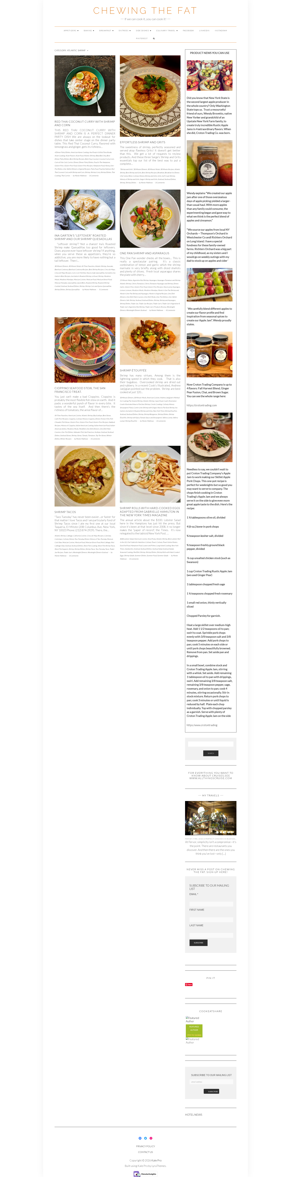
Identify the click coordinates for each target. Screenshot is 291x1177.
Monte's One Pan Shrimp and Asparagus (134, 294)
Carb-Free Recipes (61, 419)
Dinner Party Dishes (86, 162)
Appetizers (70, 30)
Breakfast (105, 30)
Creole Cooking (156, 404)
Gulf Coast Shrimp (168, 176)
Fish (107, 419)
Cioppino (72, 419)
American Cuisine (74, 415)
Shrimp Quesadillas (73, 289)
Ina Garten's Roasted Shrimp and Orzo (138, 411)
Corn (112, 159)
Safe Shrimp (130, 300)
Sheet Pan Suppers (61, 549)
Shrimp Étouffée (133, 370)
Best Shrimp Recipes (77, 159)
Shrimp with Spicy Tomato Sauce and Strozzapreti (144, 418)
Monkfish (82, 429)
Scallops (97, 432)
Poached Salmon (105, 169)
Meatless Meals (137, 290)
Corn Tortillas (81, 273)
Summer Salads (162, 555)
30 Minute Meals (154, 169)
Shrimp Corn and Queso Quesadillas (98, 286)
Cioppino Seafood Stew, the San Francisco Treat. (80, 389)
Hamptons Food (99, 166)
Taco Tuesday (100, 549)
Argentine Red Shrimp (141, 280)
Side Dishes (143, 30)
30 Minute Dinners (140, 169)
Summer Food (152, 555)
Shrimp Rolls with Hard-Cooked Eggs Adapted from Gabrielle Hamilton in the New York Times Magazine (150, 511)
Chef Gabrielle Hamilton (136, 542)
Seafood (161, 179)
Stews (79, 435)
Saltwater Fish (79, 432)
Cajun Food (159, 401)
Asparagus (153, 280)
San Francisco (89, 432)
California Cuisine (79, 536)
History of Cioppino (68, 425)
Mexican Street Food (104, 279)
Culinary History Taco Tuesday (73, 539)
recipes (198, 1035)
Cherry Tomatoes (138, 284)
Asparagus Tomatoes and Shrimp (168, 280)
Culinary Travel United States (166, 542)
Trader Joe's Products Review (155, 307)
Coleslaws (58, 539)
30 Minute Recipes (167, 169)
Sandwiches (129, 549)
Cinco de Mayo (109, 269)
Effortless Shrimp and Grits (142, 142)
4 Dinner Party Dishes (62, 152)
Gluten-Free (59, 166)
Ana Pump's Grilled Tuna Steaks (100, 152)
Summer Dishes (140, 555)
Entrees (124, 30)
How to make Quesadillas (95, 273)
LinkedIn (204, 30)
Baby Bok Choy (101, 156)
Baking (88, 30)
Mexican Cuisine (80, 279)
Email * (193, 894)
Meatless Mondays (66, 279)
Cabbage (69, 536)
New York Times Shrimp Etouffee (165, 411)
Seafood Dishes (170, 179)
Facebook (188, 30)
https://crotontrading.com (202, 405)
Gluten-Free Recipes (85, 166)
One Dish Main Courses (134, 297)
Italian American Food (102, 425)
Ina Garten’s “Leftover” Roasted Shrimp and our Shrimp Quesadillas (83, 237)
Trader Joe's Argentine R (171, 304)
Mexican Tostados (61, 283)
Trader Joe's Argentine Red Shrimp (132, 307)
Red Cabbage (105, 542)
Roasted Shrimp (91, 283)
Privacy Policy (145, 1146)
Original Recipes (84, 169)
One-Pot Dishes (162, 297)
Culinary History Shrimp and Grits (145, 176)
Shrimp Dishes (106, 172)
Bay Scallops (97, 415)
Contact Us (145, 1152)
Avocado (110, 266)
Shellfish (136, 552)
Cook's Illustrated (170, 401)
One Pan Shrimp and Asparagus (144, 253)
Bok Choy (88, 159)
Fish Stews (65, 422)
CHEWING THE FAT (145, 10)
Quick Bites (81, 283)
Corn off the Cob (61, 162)
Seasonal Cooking (126, 552)
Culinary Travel (166, 30)
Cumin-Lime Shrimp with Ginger (145, 408)
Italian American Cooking (85, 425)
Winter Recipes (65, 439)
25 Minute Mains (126, 280)
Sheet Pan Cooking (90, 546)
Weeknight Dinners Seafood (136, 310)
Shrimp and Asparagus (167, 300)
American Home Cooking (80, 152)
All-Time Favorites (87, 266)
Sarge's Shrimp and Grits (148, 179)
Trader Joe (134, 304)
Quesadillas (72, 283)
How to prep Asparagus (171, 287)
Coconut (95, 159)
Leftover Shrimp (97, 276)
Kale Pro (156, 1160)
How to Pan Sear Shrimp (165, 408)
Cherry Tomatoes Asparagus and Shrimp (158, 284)
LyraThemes (159, 1165)
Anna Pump (151, 539)
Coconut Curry (104, 159)
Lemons (128, 290)
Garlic (122, 287)
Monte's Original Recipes (158, 294)
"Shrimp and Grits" (126, 169)
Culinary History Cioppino (85, 419)
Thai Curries (65, 176)
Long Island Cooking (163, 545)
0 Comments (94, 176)
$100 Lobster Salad (127, 539)
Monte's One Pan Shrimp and (168, 290)
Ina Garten (108, 273)
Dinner (75, 162)
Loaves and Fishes (149, 545)
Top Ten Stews (101, 435)
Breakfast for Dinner (172, 173)
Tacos (107, 549)
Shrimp (87, 172)
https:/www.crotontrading (202, 725)
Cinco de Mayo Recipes (63, 273)
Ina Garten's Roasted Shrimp (81, 276)
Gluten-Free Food (70, 166)
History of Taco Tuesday (98, 539)
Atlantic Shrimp (89, 156)
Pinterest (142, 38)
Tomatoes (91, 435)
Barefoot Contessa (61, 269)
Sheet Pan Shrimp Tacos (106, 546)
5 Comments (103, 289)
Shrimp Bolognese (150, 414)
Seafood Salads (168, 549)
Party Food (94, 169)
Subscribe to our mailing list (211, 1075)
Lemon (122, 290)
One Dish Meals (150, 297)
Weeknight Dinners (80, 552)
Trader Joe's (157, 304)
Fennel (103, 419)
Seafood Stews (65, 435)
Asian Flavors (70, 156)
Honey (107, 166)
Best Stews (107, 415)
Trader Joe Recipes (145, 304)
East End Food (125, 545)
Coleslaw (107, 536)
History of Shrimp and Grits (129, 179)
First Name (196, 910)
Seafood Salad (157, 549)
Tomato (84, 435)
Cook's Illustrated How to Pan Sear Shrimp (135, 404)
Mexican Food (91, 279)
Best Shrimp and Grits (133, 173)
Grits (159, 176)
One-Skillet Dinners (70, 169)
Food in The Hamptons (102, 162)
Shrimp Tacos (65, 512)
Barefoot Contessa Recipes (78, 269)
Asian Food (79, 156)
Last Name (196, 925)
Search (211, 753)
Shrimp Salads (129, 555)
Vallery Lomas (167, 418)
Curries (70, 162)
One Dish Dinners (92, 429)
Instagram (221, 30)
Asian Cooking (60, 156)
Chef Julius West (126, 176)
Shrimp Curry (95, 172)
